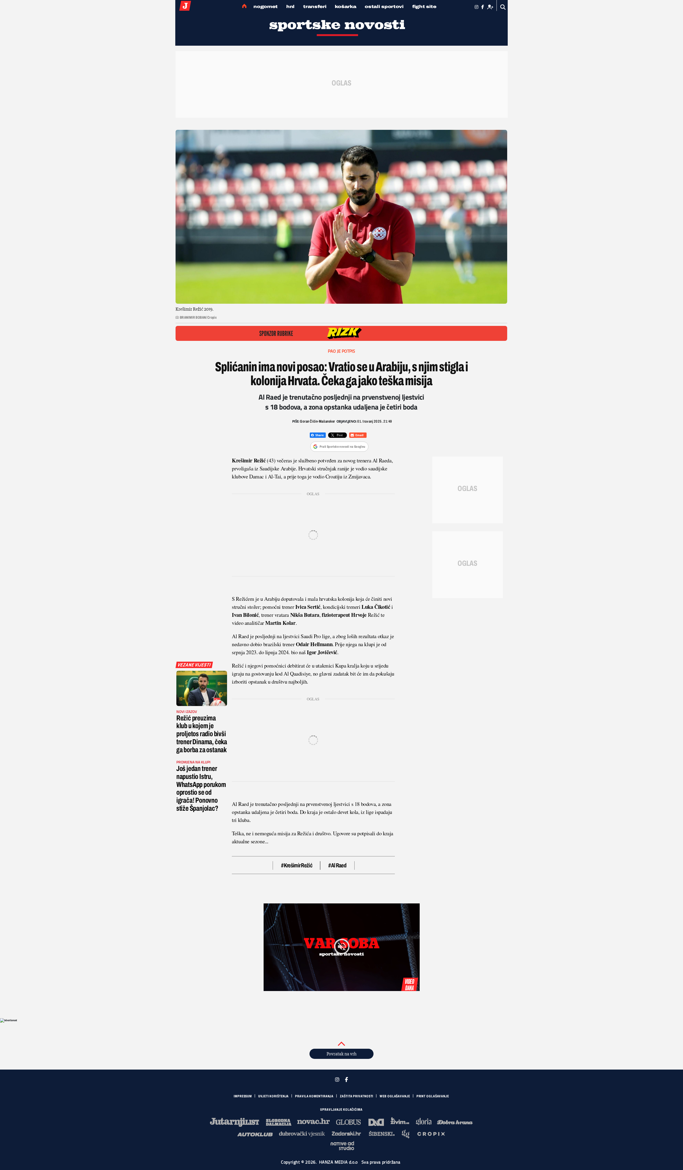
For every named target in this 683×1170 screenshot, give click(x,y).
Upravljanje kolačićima (341, 1110)
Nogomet (265, 6)
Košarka (345, 6)
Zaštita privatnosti (356, 1096)
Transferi (314, 6)
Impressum (243, 1096)
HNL (290, 6)
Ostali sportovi (384, 6)
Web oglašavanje (395, 1096)
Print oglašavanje (432, 1096)
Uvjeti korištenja (273, 1096)
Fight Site (424, 6)
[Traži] (503, 7)
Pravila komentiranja (314, 1096)
